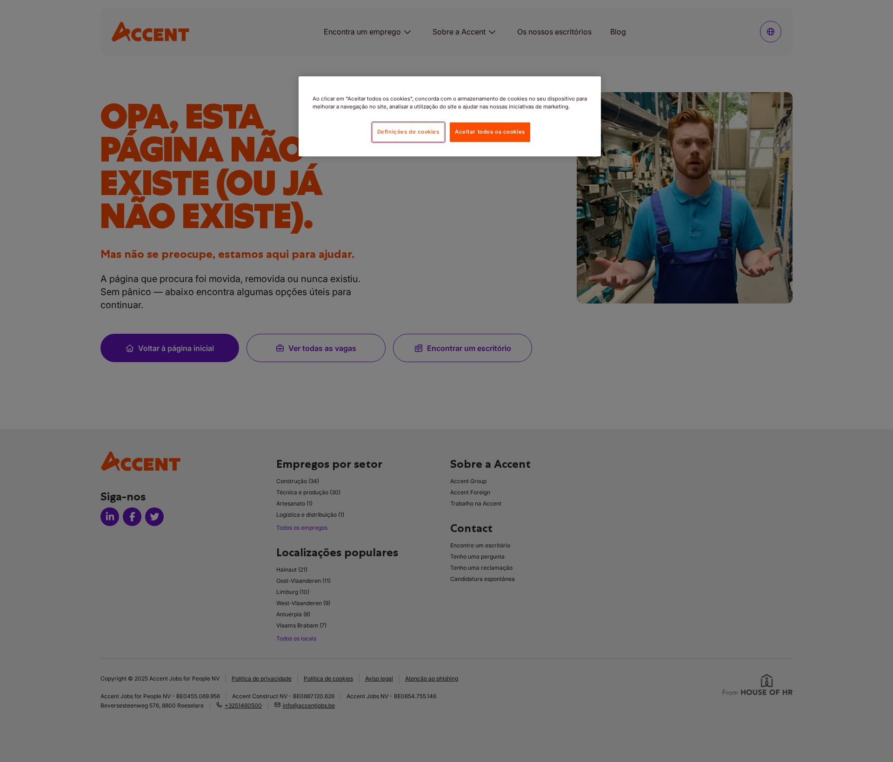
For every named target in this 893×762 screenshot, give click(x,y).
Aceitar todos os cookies (490, 131)
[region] (450, 116)
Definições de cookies (408, 131)
